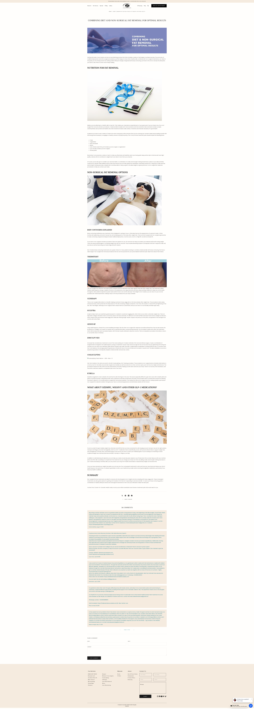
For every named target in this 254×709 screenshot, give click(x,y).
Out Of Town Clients (133, 674)
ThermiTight (91, 683)
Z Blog (106, 5)
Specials (101, 5)
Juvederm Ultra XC (92, 677)
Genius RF (101, 327)
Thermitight (136, 292)
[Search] (148, 5)
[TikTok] (165, 696)
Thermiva (90, 685)
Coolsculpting (116, 363)
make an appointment (159, 5)
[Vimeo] (163, 696)
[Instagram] (157, 696)
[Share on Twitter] (122, 495)
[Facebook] (159, 696)
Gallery (110, 5)
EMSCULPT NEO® (92, 674)
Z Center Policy (131, 677)
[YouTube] (161, 696)
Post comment (94, 658)
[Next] (134, 630)
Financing (130, 679)
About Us (89, 5)
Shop (145, 5)
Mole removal (91, 679)
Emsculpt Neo (91, 343)
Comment (89, 646)
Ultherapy (104, 679)
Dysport (104, 674)
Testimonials (131, 675)
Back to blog (128, 499)
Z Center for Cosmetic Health (101, 487)
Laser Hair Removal (107, 681)
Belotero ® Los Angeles (108, 675)
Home (110, 11)
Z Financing (139, 5)
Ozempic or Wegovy (119, 453)
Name (88, 641)
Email (129, 641)
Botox (103, 683)
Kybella (89, 377)
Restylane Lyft (91, 675)
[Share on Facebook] (131, 495)
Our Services (95, 5)
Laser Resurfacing (106, 685)
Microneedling (91, 681)
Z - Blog (113, 11)
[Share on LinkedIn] (128, 495)
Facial (118, 674)
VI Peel (119, 675)
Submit (145, 696)
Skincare (119, 671)
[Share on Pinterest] (125, 495)
